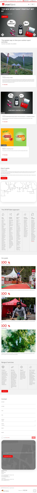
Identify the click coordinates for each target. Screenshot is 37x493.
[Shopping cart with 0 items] (32, 4)
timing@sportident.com (6, 480)
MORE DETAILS (5, 16)
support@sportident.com (13, 0)
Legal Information (11, 487)
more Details (4, 178)
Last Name (2, 406)
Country (2, 423)
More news (4, 159)
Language (2, 419)
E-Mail (2, 410)
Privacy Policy (8, 437)
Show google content (8, 456)
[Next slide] (34, 34)
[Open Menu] (29, 4)
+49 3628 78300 (5, 0)
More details (5, 84)
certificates (32, 241)
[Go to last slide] (2, 34)
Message (2, 432)
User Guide (19, 0)
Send (33, 437)
